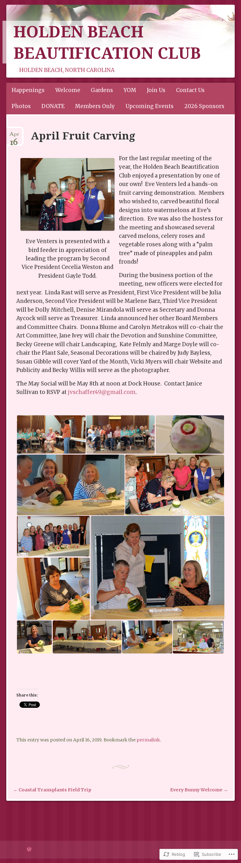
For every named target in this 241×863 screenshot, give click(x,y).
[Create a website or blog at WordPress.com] (29, 849)
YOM (130, 90)
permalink (148, 740)
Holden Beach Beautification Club (107, 42)
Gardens (102, 90)
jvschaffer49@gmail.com (102, 392)
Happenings (28, 90)
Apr (14, 137)
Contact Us (190, 90)
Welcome (67, 90)
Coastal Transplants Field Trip (52, 790)
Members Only (95, 106)
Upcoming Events (150, 106)
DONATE (53, 106)
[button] (51, 434)
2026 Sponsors (204, 106)
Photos (21, 106)
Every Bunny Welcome (199, 790)
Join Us (156, 90)
